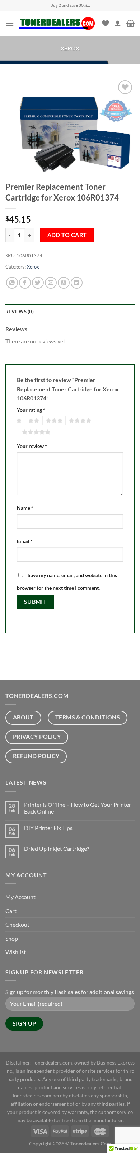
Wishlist (15, 952)
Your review (32, 446)
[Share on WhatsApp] (12, 283)
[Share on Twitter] (38, 283)
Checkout (17, 924)
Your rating (31, 410)
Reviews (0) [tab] (19, 311)
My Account (20, 896)
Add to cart (67, 235)
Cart (11, 910)
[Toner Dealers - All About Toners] (58, 23)
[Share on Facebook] (25, 283)
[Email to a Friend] (51, 283)
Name (25, 508)
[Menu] (9, 23)
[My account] (117, 23)
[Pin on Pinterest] (64, 283)
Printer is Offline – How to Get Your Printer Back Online (77, 808)
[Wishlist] (105, 23)
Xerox (70, 48)
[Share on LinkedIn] (77, 283)
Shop (11, 938)
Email (25, 541)
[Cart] (130, 23)
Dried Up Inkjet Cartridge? (56, 848)
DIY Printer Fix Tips (48, 827)
